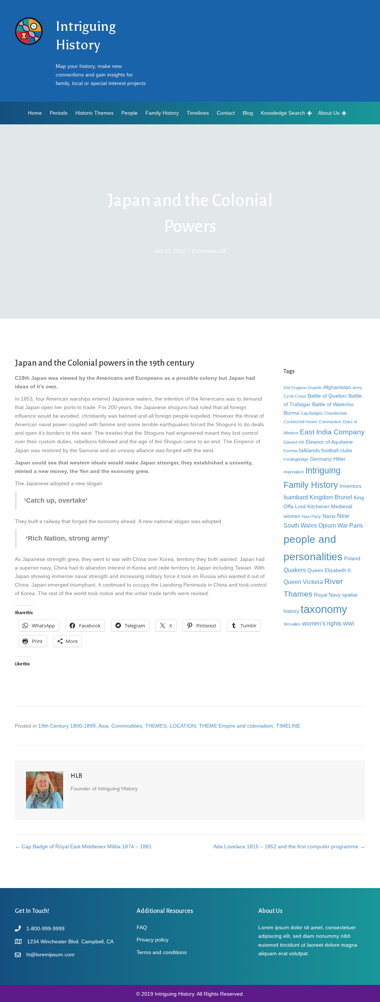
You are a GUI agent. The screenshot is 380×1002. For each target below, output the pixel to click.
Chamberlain (335, 413)
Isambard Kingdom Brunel (318, 497)
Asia (103, 726)
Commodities (126, 726)
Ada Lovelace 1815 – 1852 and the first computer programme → (289, 846)
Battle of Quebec (327, 396)
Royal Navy (327, 595)
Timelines (198, 113)
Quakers (295, 570)
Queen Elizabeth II (329, 570)
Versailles (292, 624)
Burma (291, 413)
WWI (348, 624)
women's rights (321, 623)
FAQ (142, 927)
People (129, 113)
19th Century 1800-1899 (67, 726)
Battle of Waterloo (333, 404)
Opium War (333, 525)
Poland (352, 558)
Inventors (350, 486)
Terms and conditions (162, 952)
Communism (330, 422)
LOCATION (183, 726)
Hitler (339, 459)
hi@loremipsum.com (50, 954)
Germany (321, 459)
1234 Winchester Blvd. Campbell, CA (70, 941)
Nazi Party (311, 516)
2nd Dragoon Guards (303, 387)
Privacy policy (152, 940)
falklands (309, 450)
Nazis (328, 516)
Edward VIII (294, 442)
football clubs (336, 450)
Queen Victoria (303, 581)
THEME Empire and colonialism (236, 726)
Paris (356, 525)
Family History (162, 113)
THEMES (156, 726)
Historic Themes (94, 113)
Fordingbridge (296, 459)
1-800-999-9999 (45, 928)
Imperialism (294, 472)
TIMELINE (288, 726)
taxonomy (324, 609)
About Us (329, 113)
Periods (59, 113)
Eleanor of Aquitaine (329, 442)
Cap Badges (312, 413)
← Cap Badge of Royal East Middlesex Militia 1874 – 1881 (83, 846)
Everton (291, 450)
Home (35, 113)
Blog (248, 113)
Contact (226, 113)
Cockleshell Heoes (300, 422)
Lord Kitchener (312, 506)
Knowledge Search (283, 113)
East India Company (332, 432)
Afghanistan (337, 387)
